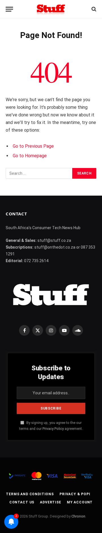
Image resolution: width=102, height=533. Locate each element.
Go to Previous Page (33, 146)
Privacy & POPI (75, 494)
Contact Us (21, 502)
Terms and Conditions (30, 494)
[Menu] (9, 9)
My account (80, 502)
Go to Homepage (30, 155)
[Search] (93, 9)
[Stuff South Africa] (50, 9)
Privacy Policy (53, 428)
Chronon (78, 516)
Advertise (50, 502)
